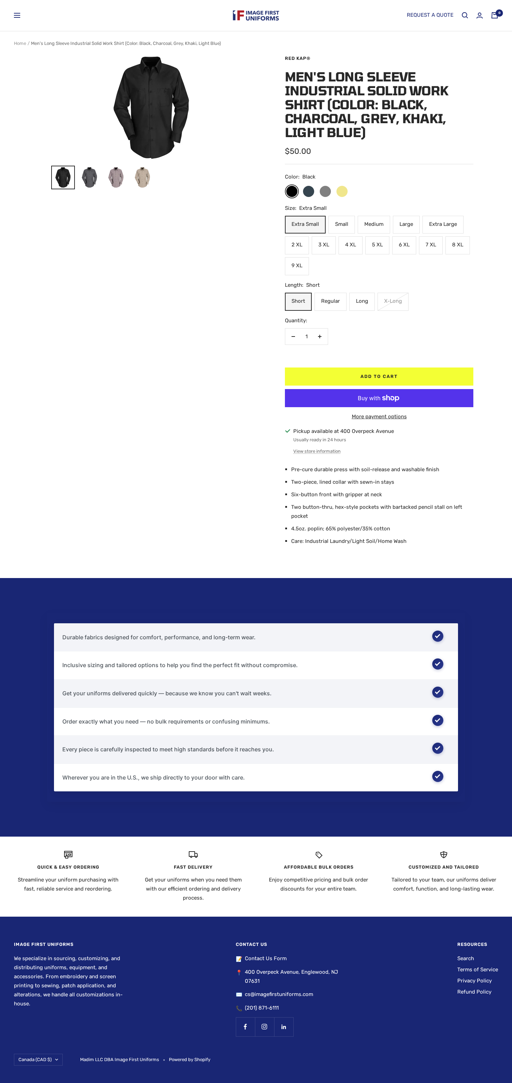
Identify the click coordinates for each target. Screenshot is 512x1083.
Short (298, 301)
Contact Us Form (266, 958)
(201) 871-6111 (262, 1008)
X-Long (393, 301)
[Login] (479, 15)
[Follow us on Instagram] (264, 1026)
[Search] (465, 15)
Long (362, 301)
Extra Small (305, 224)
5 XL (377, 245)
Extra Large (443, 224)
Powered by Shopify (189, 1059)
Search (465, 958)
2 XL (297, 245)
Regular (330, 301)
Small (341, 224)
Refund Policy (474, 992)
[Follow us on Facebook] (245, 1026)
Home (20, 43)
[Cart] (494, 15)
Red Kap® (298, 58)
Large (406, 224)
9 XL (297, 265)
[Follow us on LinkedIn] (283, 1026)
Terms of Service (477, 969)
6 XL (404, 245)
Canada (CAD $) (35, 1059)
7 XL (431, 245)
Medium (373, 224)
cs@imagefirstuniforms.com (279, 994)
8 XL (457, 245)
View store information (317, 451)
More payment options (379, 416)
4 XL (350, 245)
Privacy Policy (474, 981)
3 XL (323, 245)
